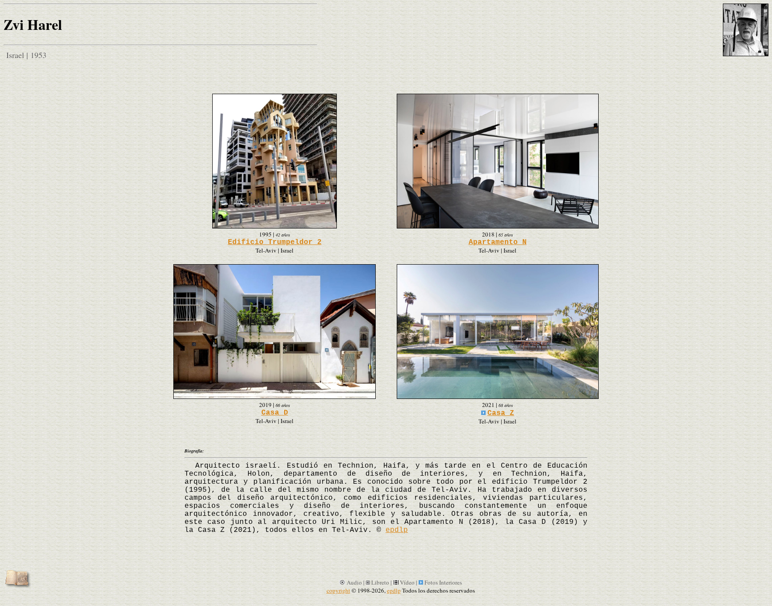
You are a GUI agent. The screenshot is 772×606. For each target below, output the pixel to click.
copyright (338, 590)
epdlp (397, 530)
